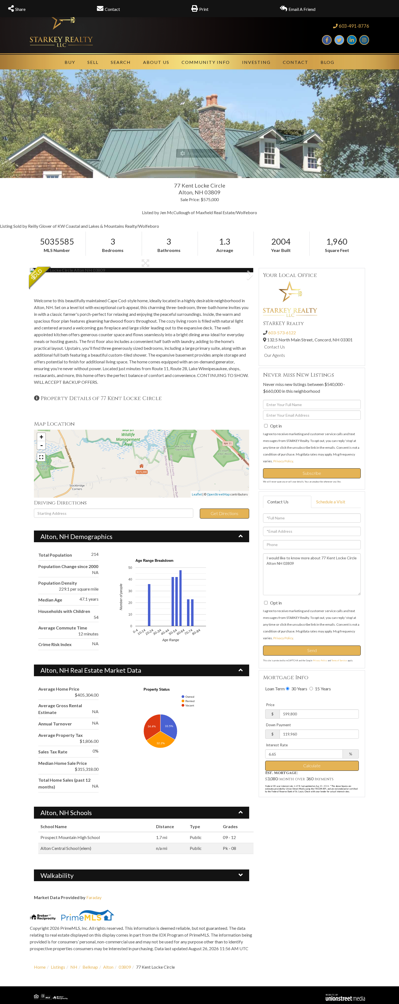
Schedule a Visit (330, 501)
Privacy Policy (283, 461)
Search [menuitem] (121, 62)
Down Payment (278, 725)
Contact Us (274, 346)
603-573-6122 (282, 332)
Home (40, 966)
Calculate (312, 765)
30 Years (298, 688)
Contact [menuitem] (295, 62)
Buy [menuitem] (70, 62)
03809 (125, 966)
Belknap (90, 966)
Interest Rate (277, 745)
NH (73, 966)
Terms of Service (339, 660)
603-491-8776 (354, 26)
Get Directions (224, 513)
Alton (108, 966)
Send (312, 650)
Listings (58, 966)
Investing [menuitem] (256, 62)
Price (270, 705)
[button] (50, 270)
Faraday (94, 897)
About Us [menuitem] (156, 62)
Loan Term (275, 688)
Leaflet (197, 494)
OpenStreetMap (218, 494)
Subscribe (312, 473)
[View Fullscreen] (41, 457)
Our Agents (274, 355)
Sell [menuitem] (93, 62)
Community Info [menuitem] (206, 62)
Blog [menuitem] (327, 62)
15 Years (322, 688)
